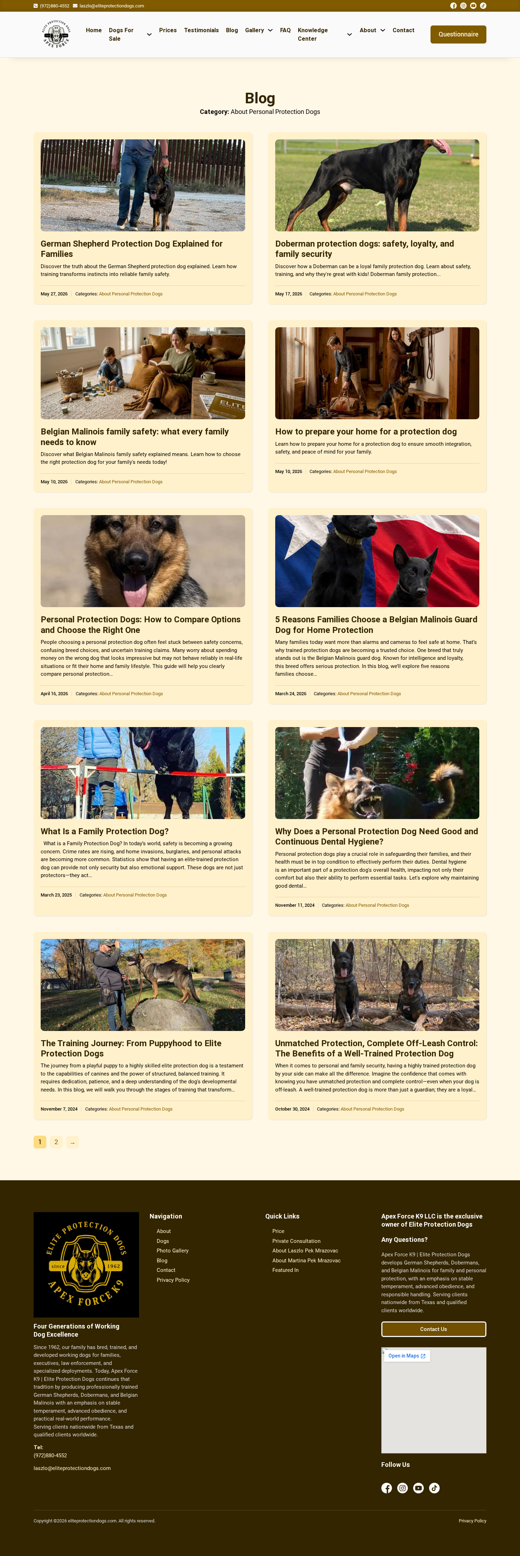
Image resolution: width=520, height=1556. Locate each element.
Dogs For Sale (121, 34)
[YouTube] (473, 6)
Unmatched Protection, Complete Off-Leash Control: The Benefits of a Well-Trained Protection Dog (376, 1048)
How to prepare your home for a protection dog (366, 431)
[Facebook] (453, 6)
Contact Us (433, 1329)
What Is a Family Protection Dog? (105, 831)
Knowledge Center (313, 34)
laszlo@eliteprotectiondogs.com (72, 1468)
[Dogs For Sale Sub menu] (149, 34)
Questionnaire (458, 34)
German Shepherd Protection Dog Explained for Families (132, 248)
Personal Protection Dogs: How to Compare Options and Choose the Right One (141, 624)
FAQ (285, 30)
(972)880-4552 (54, 5)
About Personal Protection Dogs (131, 293)
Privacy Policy (173, 1280)
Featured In (285, 1270)
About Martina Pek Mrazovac (306, 1260)
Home (94, 30)
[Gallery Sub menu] (270, 30)
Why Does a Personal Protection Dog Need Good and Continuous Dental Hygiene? (376, 836)
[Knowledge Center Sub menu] (349, 34)
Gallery (254, 30)
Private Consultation (296, 1241)
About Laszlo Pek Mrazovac (305, 1250)
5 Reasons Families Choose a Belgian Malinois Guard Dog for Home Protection (376, 624)
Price (278, 1231)
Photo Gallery (173, 1250)
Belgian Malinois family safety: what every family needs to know (135, 436)
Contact (404, 30)
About (368, 30)
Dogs (163, 1241)
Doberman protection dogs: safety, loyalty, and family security (364, 248)
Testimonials (201, 30)
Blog (232, 30)
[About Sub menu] (383, 30)
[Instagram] (463, 6)
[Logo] (56, 34)
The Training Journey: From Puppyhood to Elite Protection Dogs (131, 1048)
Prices (168, 30)
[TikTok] (483, 6)
